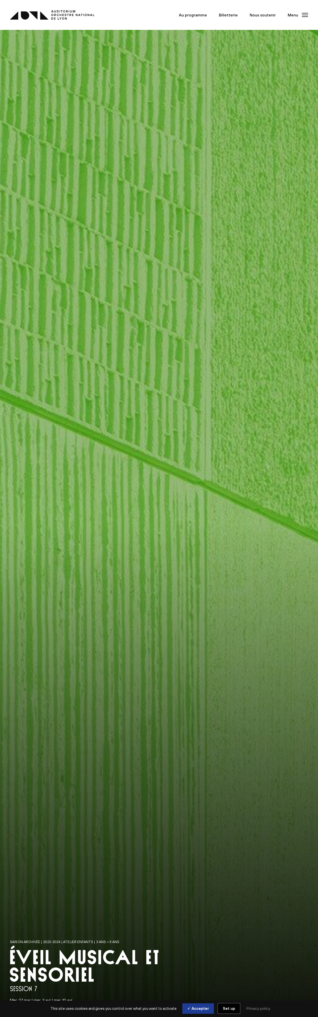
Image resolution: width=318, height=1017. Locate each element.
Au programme (193, 15)
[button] (296, 15)
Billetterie (228, 15)
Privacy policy (258, 1008)
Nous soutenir (263, 15)
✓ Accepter (198, 1008)
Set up (229, 1008)
